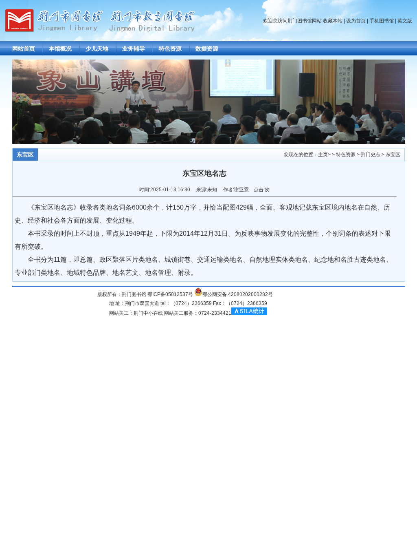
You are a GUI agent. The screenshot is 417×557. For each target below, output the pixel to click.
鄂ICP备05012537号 (170, 294)
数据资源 (206, 48)
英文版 (404, 21)
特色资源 (170, 48)
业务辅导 (133, 48)
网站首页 (23, 48)
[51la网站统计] (249, 313)
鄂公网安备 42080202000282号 (237, 294)
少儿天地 (97, 48)
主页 (323, 154)
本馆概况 (60, 48)
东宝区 (393, 154)
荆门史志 (370, 154)
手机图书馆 (381, 21)
